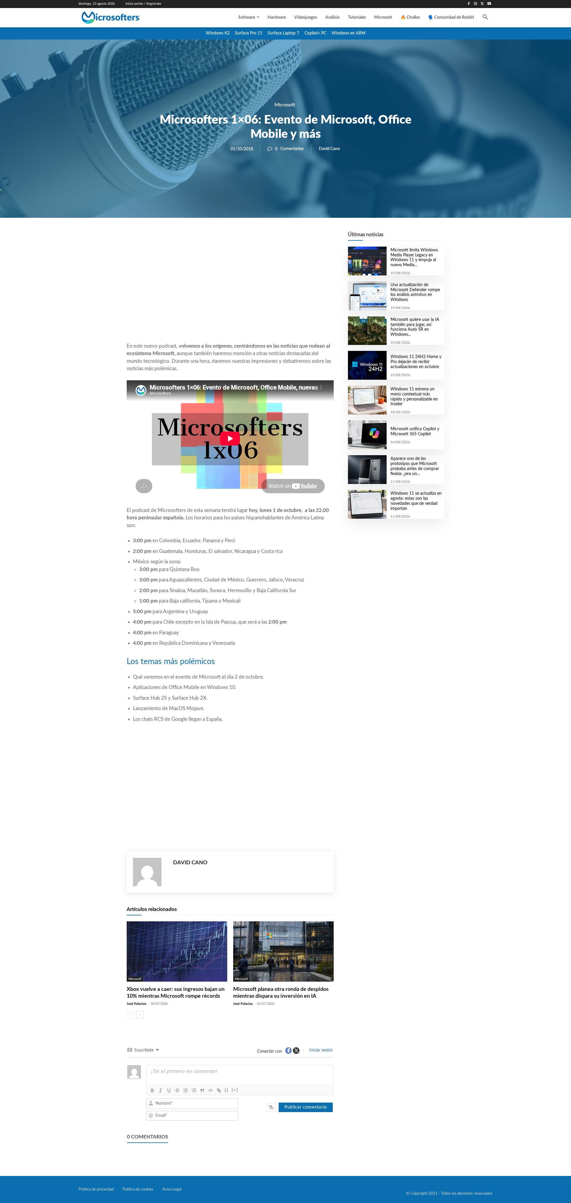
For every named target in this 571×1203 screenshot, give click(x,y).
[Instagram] (475, 4)
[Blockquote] (202, 1090)
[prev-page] (130, 1014)
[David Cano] (150, 872)
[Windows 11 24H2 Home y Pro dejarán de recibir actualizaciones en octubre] (367, 365)
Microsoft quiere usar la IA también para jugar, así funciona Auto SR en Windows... (414, 327)
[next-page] (140, 1014)
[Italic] (160, 1090)
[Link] (219, 1090)
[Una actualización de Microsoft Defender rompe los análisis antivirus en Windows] (367, 295)
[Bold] (152, 1090)
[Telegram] (278, 238)
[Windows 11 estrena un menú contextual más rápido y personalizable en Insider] (367, 400)
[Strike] (177, 1090)
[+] (235, 1090)
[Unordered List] (194, 1090)
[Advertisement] (230, 294)
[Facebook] (468, 4)
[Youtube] (489, 4)
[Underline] (169, 1090)
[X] (482, 4)
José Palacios (136, 1003)
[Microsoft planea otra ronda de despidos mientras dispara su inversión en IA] (283, 951)
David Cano (329, 149)
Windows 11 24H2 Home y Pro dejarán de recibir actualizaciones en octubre (415, 362)
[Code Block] (210, 1090)
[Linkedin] (264, 238)
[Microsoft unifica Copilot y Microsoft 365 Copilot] (367, 434)
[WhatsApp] (250, 238)
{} (227, 1090)
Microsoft (284, 105)
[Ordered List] (185, 1090)
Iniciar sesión (320, 1050)
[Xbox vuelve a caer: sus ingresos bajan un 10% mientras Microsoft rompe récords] (177, 951)
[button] (485, 17)
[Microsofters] (124, 18)
